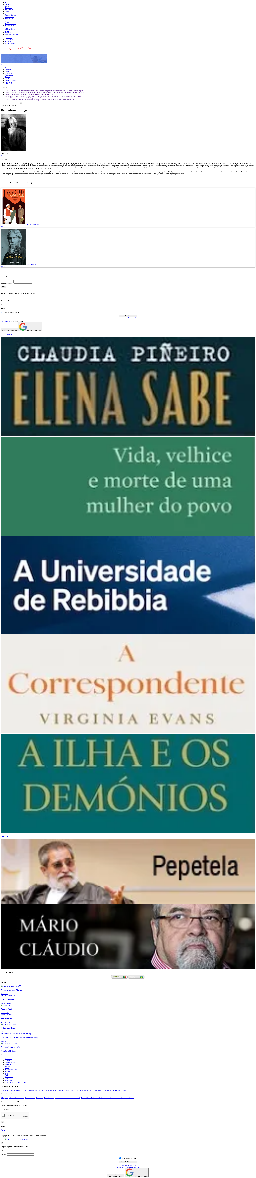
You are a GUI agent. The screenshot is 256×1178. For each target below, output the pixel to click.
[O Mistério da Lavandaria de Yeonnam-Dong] (17, 1034)
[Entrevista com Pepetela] (128, 903)
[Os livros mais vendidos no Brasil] (136, 978)
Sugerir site (8, 1080)
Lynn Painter (5, 1013)
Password (4, 308)
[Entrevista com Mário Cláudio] (128, 968)
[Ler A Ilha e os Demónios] (128, 832)
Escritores (8, 4)
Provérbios (8, 8)
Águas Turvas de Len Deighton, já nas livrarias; (23, 98)
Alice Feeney (5, 994)
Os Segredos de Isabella (10, 1047)
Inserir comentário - (7, 283)
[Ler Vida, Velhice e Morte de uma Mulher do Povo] (128, 535)
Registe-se (8, 32)
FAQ (6, 1075)
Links (6, 1078)
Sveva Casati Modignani (8, 1051)
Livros (7, 6)
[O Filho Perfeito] (8, 995)
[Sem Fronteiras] (7, 1014)
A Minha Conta (10, 18)
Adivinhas (8, 1064)
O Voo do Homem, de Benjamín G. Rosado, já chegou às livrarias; (29, 94)
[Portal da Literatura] (16, 50)
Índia (2, 155)
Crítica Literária (6, 334)
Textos (7, 13)
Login (7, 31)
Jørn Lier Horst (5, 1022)
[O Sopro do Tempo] (9, 1024)
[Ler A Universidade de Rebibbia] (128, 633)
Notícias (7, 1071)
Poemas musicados (11, 1069)
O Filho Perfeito (7, 999)
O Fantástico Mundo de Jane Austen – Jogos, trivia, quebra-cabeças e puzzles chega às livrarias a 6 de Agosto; (43, 96)
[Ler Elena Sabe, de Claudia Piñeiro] (128, 436)
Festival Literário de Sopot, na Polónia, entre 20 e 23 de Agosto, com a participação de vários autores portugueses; (44, 92)
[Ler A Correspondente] (128, 733)
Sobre (6, 1073)
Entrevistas (8, 1059)
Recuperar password (11, 34)
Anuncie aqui (9, 1077)
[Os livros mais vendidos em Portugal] (119, 978)
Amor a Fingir (7, 1009)
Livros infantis (9, 17)
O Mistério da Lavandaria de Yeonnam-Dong (19, 1038)
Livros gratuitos (10, 1062)
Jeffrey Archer (5, 1032)
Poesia (7, 11)
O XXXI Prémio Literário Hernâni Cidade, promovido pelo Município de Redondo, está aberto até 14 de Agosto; (44, 91)
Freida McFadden (6, 1003)
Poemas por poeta (10, 25)
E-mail (3, 305)
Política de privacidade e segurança (16, 1082)
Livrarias (7, 1066)
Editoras (7, 1060)
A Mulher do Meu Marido (11, 990)
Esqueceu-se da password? (128, 318)
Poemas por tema (10, 24)
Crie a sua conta (6, 321)
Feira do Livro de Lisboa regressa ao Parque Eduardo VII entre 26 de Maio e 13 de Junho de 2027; (40, 100)
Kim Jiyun (4, 1041)
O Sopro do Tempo (8, 1028)
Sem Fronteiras (7, 1018)
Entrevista (4, 836)
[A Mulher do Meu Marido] (11, 986)
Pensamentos (9, 9)
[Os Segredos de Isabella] (10, 1043)
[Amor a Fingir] (7, 1005)
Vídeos (7, 1068)
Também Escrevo (10, 15)
